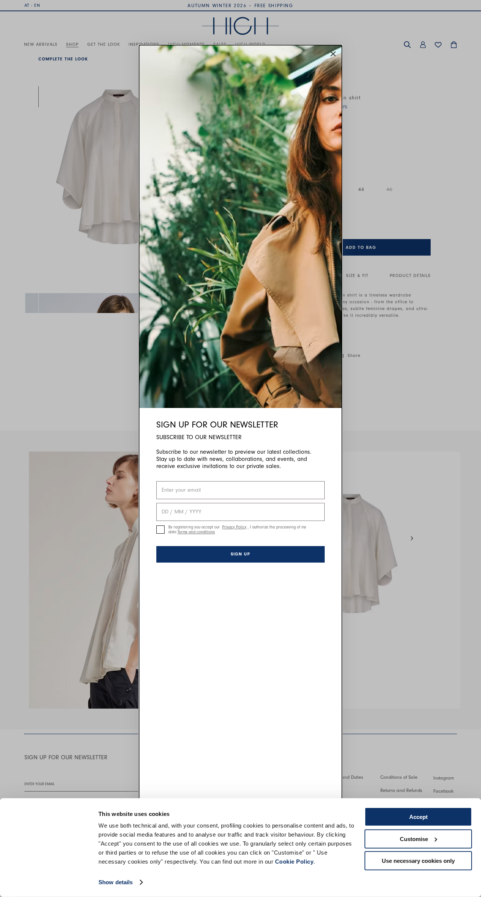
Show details (115, 882)
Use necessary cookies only (418, 861)
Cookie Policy (294, 861)
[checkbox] (160, 529)
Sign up (240, 554)
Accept (418, 817)
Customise (414, 838)
